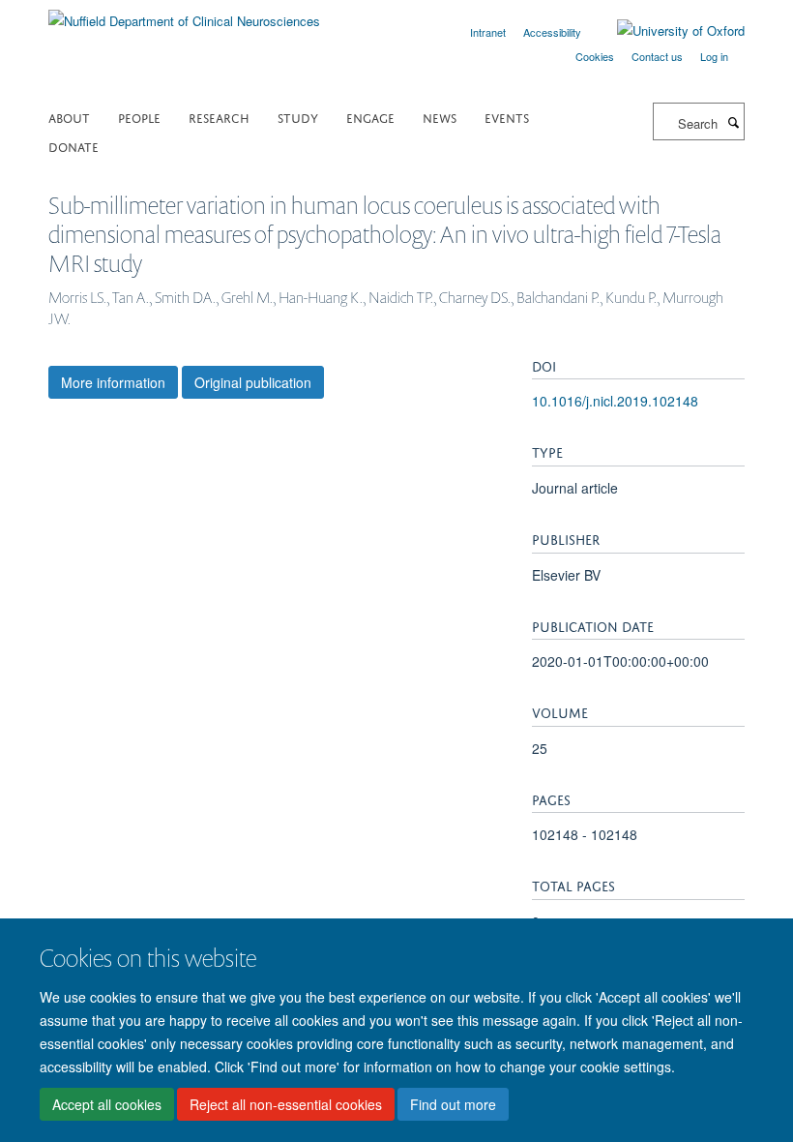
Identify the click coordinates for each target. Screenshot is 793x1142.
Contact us (657, 56)
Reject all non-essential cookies (286, 1104)
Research (219, 116)
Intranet (488, 32)
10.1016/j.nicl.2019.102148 (615, 400)
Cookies (594, 56)
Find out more (453, 1104)
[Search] (733, 122)
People (139, 116)
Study (298, 116)
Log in (714, 56)
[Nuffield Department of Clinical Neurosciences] (184, 14)
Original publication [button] (252, 382)
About (69, 116)
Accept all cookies (107, 1104)
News (439, 116)
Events (507, 116)
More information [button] (113, 382)
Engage (370, 116)
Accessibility (552, 32)
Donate (73, 145)
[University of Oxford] (666, 31)
